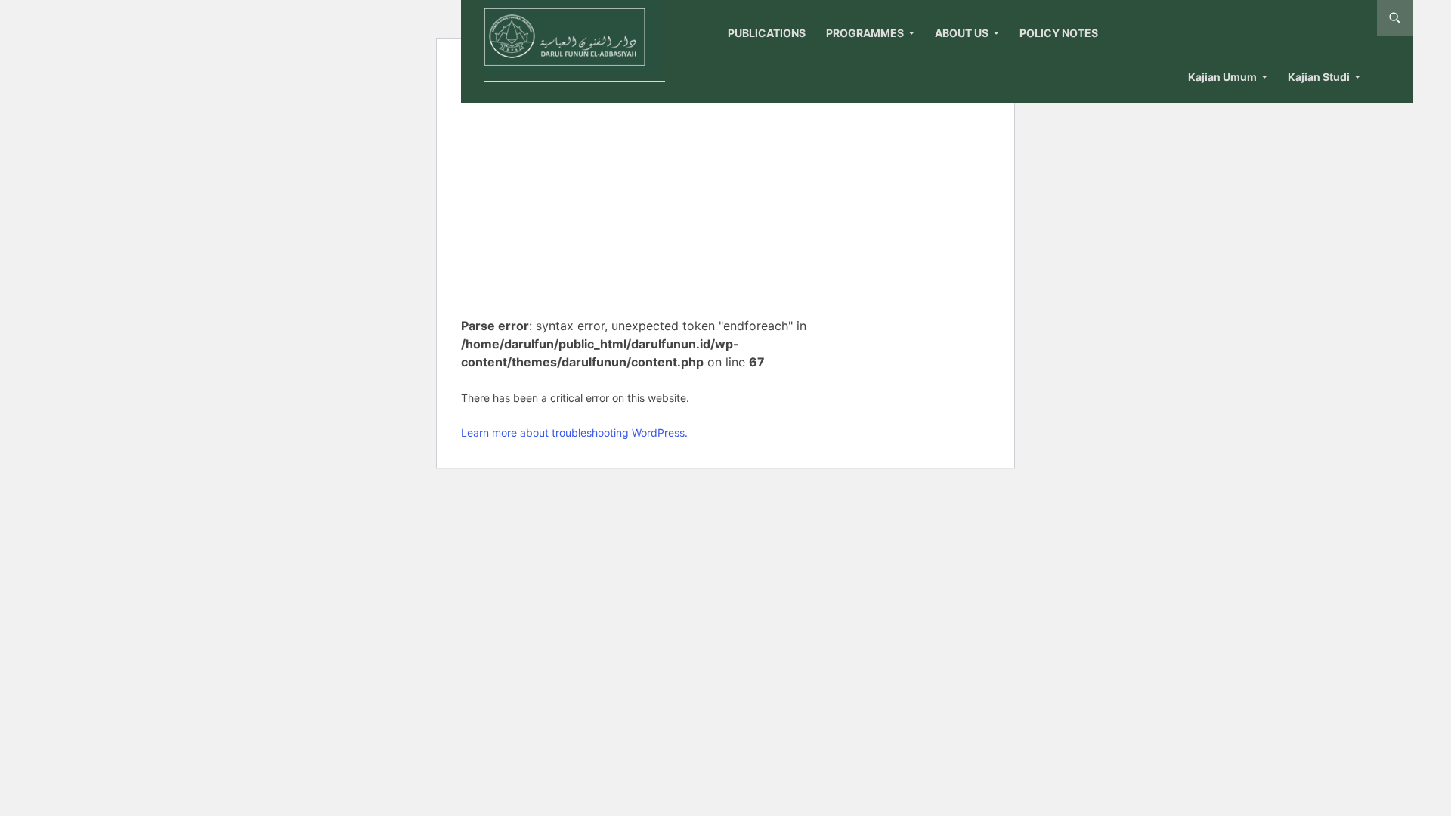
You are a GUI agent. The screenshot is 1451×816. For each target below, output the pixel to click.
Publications (767, 32)
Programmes (865, 32)
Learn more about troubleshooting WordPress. (574, 432)
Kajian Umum (1222, 76)
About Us (961, 32)
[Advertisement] (649, 192)
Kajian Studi (1319, 76)
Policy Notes (1058, 32)
